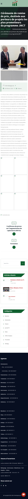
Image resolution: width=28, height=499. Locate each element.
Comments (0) (6, 215)
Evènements (7, 320)
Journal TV (7, 328)
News (6, 332)
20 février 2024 (9, 88)
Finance (8, 29)
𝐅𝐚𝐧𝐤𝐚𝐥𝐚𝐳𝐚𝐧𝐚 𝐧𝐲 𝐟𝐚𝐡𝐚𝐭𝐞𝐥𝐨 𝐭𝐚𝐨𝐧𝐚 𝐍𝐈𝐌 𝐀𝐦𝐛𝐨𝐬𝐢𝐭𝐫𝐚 (18, 280)
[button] (23, 494)
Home (2, 29)
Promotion (7, 339)
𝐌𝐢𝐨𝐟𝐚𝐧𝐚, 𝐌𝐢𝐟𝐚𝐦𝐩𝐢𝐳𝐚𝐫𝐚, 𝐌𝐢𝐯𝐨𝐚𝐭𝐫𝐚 (16, 287)
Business (7, 316)
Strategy (7, 343)
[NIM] (14, 3)
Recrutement (12, 296)
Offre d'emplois (8, 335)
